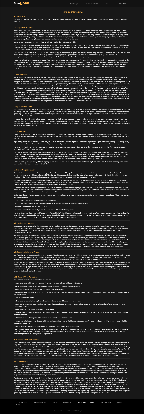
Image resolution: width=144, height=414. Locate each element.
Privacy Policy (105, 402)
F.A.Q (108, 4)
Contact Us (122, 4)
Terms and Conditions (86, 402)
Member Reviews (92, 4)
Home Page (73, 4)
